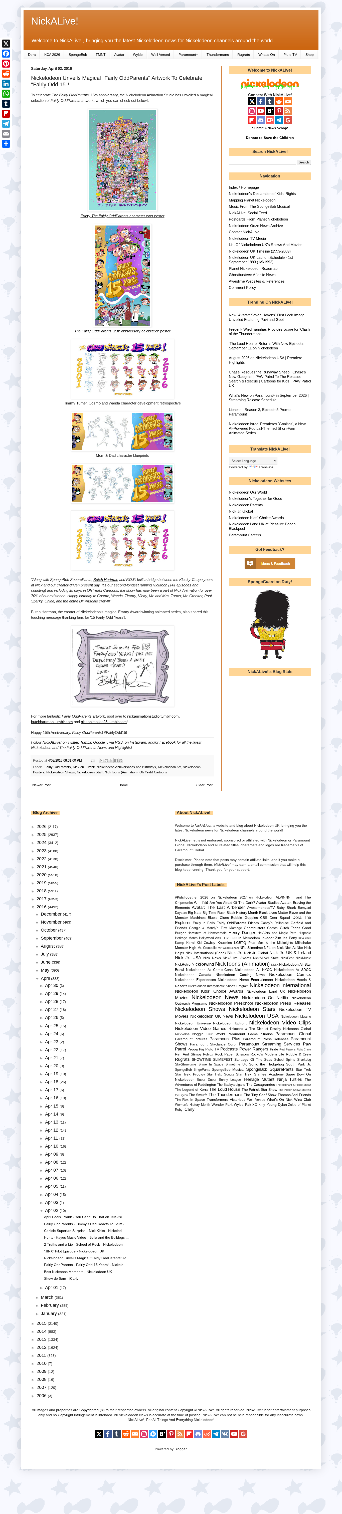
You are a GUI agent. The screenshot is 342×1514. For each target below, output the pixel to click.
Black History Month (242, 913)
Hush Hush (230, 938)
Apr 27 (52, 1009)
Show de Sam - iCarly (61, 1278)
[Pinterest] (6, 64)
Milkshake (303, 943)
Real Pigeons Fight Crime (295, 1049)
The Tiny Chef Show (260, 1095)
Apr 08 (52, 1162)
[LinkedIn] (6, 84)
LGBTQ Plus (244, 943)
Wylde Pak (242, 1105)
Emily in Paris (204, 923)
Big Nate (195, 913)
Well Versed (160, 55)
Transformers (217, 1100)
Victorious (237, 1100)
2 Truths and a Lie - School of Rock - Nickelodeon (83, 1244)
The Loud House (224, 1089)
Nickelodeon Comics (290, 974)
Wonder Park (222, 1105)
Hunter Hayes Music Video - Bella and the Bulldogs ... (86, 1237)
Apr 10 (52, 1146)
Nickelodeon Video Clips (280, 1022)
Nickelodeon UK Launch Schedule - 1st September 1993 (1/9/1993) (261, 259)
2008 (42, 1379)
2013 (42, 1339)
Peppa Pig (196, 1049)
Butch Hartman (105, 579)
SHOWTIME (201, 1059)
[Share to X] (111, 760)
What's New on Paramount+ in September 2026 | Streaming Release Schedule (269, 397)
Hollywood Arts (210, 938)
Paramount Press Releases (265, 1039)
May (46, 970)
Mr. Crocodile (207, 948)
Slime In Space (211, 1064)
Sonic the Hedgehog (266, 1064)
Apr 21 (52, 1057)
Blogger (181, 1449)
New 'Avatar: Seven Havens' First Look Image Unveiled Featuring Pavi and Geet (266, 317)
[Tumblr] (6, 104)
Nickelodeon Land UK (266, 991)
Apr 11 (52, 1138)
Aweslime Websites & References (257, 281)
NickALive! (54, 21)
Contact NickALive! (244, 232)
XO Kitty (258, 1105)
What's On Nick (280, 1100)
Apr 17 (52, 1089)
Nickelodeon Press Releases (283, 1003)
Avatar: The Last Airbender (218, 907)
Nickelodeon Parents (246, 505)
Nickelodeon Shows (60, 772)
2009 (42, 1371)
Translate (266, 467)
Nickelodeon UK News (211, 1016)
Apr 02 (52, 1210)
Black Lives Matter (273, 913)
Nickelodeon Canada (193, 975)
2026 (42, 826)
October (49, 930)
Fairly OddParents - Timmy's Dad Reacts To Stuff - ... (86, 1224)
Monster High (186, 948)
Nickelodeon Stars (252, 1009)
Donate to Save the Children (270, 138)
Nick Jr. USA (188, 957)
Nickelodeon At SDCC (292, 970)
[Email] (6, 134)
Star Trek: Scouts (220, 1074)
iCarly (189, 1109)
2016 (42, 906)
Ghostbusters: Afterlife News (252, 275)
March (48, 1297)
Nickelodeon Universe (193, 1023)
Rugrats (243, 55)
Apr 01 (52, 1287)
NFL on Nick (273, 948)
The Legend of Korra (191, 1090)
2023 (42, 850)
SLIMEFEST (223, 1059)
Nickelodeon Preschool (231, 1003)
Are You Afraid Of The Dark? (232, 903)
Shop (309, 55)
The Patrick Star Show (259, 1090)
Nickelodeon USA (256, 1016)
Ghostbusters (254, 928)
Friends (253, 923)
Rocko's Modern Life (267, 1054)
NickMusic (303, 958)
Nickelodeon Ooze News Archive (256, 226)
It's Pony (290, 938)
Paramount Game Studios (250, 1034)
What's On (266, 55)
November (52, 922)
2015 (42, 1323)
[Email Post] (92, 760)
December (52, 914)
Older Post (204, 785)
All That (201, 902)
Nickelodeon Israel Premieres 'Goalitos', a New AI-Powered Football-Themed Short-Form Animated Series (267, 428)
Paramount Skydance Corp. (213, 1044)
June (46, 962)
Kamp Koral (185, 943)
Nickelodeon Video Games (201, 1028)
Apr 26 (52, 1017)
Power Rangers (253, 1049)
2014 (42, 1331)
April (46, 978)
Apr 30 (52, 985)
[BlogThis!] (106, 760)
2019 (42, 882)
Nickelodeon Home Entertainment (245, 980)
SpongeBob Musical (228, 1069)
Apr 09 (52, 1154)
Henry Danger (242, 932)
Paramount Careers (245, 535)
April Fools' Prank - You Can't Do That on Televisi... (84, 1217)
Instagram (138, 742)
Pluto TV (290, 55)
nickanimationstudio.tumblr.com (153, 716)
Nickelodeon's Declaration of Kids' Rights (262, 193)
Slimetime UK (236, 1064)
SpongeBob (78, 55)
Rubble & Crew (298, 1054)
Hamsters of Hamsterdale (207, 933)
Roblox (208, 1054)
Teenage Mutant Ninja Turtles (272, 1079)
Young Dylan (277, 1105)
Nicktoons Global (297, 1029)
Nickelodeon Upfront (230, 1023)
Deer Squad (280, 918)
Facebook (167, 742)
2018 (42, 890)
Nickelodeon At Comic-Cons (209, 970)
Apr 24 (52, 1033)
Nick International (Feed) (206, 953)
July (45, 954)
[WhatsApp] (6, 94)
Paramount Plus (225, 1038)
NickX (274, 964)
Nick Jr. (234, 952)
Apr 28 (52, 1001)
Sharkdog (304, 1059)
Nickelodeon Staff (90, 772)
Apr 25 (52, 1025)
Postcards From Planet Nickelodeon (258, 219)
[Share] (6, 144)
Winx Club (302, 1100)
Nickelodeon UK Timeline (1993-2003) (260, 251)
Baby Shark (286, 908)
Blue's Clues (218, 918)
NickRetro (183, 964)
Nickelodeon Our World (248, 492)
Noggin (198, 1034)
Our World (216, 1034)
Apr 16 (52, 1097)
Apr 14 (52, 1114)
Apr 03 (52, 1202)
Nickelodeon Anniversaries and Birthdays (126, 767)
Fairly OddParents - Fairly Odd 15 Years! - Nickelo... (85, 1265)
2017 (42, 898)
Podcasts (229, 1049)
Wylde (138, 55)
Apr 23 (52, 1041)
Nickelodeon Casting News (240, 975)
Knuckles (225, 943)
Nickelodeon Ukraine (296, 1016)
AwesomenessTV (261, 908)
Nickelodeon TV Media (247, 238)
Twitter (73, 742)
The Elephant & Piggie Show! (293, 1084)
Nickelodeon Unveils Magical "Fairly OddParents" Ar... (86, 1258)
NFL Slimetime (251, 948)
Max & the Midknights (275, 943)
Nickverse (182, 1034)
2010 (42, 1363)
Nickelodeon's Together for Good (255, 498)
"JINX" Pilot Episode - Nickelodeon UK (74, 1251)
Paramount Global (293, 1033)
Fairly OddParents (58, 767)
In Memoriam (249, 938)
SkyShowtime (185, 1064)
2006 (42, 1395)
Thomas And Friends (294, 1095)
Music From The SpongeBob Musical (259, 206)
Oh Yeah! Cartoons (153, 772)
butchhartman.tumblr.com (52, 722)
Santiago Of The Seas (253, 1059)
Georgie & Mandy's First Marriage (215, 928)
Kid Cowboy (206, 943)
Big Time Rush (214, 913)
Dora (32, 55)
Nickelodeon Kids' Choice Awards (256, 518)
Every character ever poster (122, 216)
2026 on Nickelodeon (218, 897)
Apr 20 (52, 1065)
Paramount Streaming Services (269, 1044)
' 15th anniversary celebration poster (122, 331)
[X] (6, 44)
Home (123, 785)
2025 (42, 834)
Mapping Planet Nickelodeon (252, 200)
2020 (42, 874)
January (49, 1313)
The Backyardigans (231, 1085)
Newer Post (41, 785)
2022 (42, 858)
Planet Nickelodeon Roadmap (253, 268)
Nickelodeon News (215, 997)
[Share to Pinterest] (120, 760)
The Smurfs (198, 1095)
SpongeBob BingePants (192, 1069)
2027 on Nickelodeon (256, 897)
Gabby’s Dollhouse (275, 923)
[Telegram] (6, 124)
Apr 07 (52, 1170)
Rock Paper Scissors (232, 1054)
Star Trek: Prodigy (190, 1074)
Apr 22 (52, 1049)
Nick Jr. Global (241, 511)
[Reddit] (6, 74)
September (52, 938)
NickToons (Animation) (121, 772)
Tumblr (85, 742)
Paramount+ (188, 55)
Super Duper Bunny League (219, 1080)
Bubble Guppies (244, 918)
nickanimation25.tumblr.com (104, 722)
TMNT (101, 55)
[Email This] (101, 760)
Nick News (212, 958)
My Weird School (228, 947)
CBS (263, 918)
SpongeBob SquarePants (269, 1069)
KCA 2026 (52, 55)
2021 (42, 866)
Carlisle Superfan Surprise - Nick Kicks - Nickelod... (84, 1231)
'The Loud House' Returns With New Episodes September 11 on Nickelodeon (266, 345)
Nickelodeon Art (169, 767)
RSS (119, 742)
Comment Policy (242, 287)
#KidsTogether (186, 897)
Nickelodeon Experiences (195, 980)
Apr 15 (52, 1106)
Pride (274, 1049)
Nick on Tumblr (84, 767)
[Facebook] (6, 54)
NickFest (287, 958)
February (50, 1305)
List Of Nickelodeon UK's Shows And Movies (265, 245)
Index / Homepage (244, 187)
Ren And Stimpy (188, 1054)
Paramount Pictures (191, 1039)
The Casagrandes (260, 1085)
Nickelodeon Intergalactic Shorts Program (218, 986)
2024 (42, 842)
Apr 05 (52, 1186)
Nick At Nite (294, 948)
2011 (42, 1355)
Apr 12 (52, 1130)
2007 (42, 1387)
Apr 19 (52, 1073)
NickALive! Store (266, 958)
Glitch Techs (290, 928)
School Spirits (284, 1059)
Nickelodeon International (280, 985)
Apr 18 (52, 1081)
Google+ (100, 742)
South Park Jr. (298, 1064)
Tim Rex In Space (190, 1100)
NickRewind (203, 964)
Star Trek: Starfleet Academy (260, 1074)
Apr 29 (52, 993)
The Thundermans (226, 1094)
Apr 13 (52, 1122)
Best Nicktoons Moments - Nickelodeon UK (78, 1272)
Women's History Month (192, 1105)
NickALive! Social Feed (248, 213)
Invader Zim (271, 938)
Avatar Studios (267, 903)
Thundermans (218, 55)
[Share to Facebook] (115, 760)
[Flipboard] (6, 114)
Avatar (119, 55)
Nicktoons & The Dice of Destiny (255, 1029)
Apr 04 (52, 1194)
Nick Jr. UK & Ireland (290, 952)
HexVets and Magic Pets (277, 933)
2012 (42, 1347)
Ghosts (272, 928)
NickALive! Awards (237, 958)
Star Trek (303, 1069)
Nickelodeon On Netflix (265, 997)
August (48, 946)
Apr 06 (52, 1178)
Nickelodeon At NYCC (253, 970)
